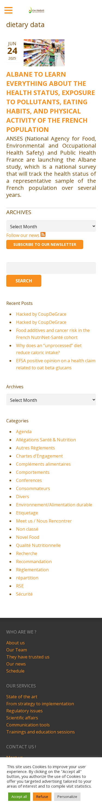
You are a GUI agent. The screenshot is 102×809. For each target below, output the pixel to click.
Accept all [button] (19, 796)
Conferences (29, 480)
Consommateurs (33, 488)
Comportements (33, 472)
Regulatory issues (24, 711)
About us (15, 643)
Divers (22, 497)
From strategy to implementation (40, 704)
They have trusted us (28, 657)
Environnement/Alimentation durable (54, 505)
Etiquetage (27, 513)
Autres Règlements (35, 448)
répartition (27, 578)
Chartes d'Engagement (39, 456)
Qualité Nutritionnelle (38, 545)
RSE (20, 586)
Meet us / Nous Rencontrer (44, 521)
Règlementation (32, 570)
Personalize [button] (67, 796)
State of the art (21, 697)
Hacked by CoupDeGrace (41, 314)
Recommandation (34, 562)
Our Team (16, 650)
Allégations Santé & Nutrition (46, 440)
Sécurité (24, 594)
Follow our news (23, 235)
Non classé (27, 529)
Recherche (26, 553)
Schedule (15, 671)
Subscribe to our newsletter (44, 244)
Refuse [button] (42, 796)
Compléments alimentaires (43, 464)
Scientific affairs (22, 718)
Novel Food (27, 537)
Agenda (24, 432)
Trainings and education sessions (40, 732)
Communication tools (28, 725)
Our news (16, 664)
